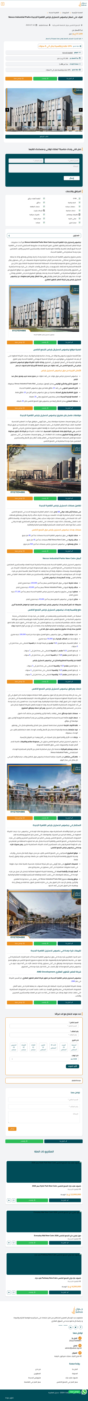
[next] (7, 110)
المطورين (37, 1373)
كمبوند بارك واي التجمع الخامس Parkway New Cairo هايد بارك (58, 1278)
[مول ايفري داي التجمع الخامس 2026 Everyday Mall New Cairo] (44, 1221)
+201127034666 (75, 1341)
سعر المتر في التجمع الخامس (67, 1382)
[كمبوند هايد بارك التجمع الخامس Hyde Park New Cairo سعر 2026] (44, 1172)
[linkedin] (70, 1327)
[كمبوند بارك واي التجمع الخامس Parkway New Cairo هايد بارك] (44, 1264)
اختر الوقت (75, 1055)
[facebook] (81, 1327)
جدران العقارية (53, 1393)
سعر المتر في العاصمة (32, 1382)
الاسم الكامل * (73, 1022)
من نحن (38, 1369)
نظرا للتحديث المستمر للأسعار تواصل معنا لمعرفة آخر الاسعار (63, 38)
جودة (7, 1398)
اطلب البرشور (44, 136)
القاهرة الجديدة (67, 53)
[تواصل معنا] (13, 1200)
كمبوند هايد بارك (71, 1378)
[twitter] (75, 1327)
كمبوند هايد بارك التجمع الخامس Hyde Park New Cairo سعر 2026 (56, 1186)
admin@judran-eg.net (73, 1348)
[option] (44, 110)
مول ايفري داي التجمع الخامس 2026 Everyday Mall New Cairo (57, 1236)
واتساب (44, 78)
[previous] (81, 110)
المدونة (75, 1373)
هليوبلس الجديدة (34, 1378)
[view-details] (9, 1200)
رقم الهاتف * (74, 1031)
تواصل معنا (18, 78)
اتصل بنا (69, 78)
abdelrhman (43, 25)
